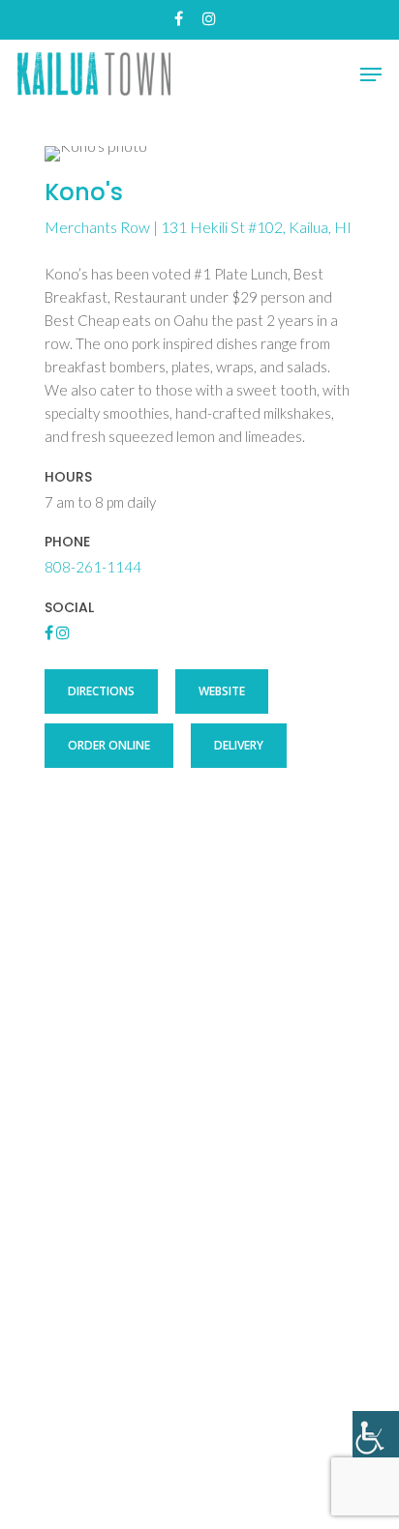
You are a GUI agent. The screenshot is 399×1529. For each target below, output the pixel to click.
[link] (376, 1434)
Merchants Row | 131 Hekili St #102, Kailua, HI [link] (198, 227)
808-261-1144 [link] (93, 566)
